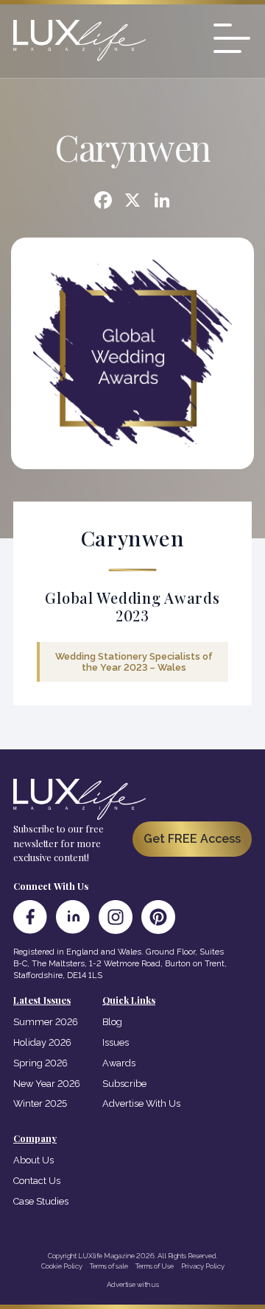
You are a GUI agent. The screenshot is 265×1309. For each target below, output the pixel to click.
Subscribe (124, 1083)
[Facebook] (103, 201)
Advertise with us (133, 1284)
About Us (33, 1160)
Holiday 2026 (42, 1042)
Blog (112, 1021)
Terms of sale (109, 1266)
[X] (132, 201)
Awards (118, 1063)
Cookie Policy (61, 1266)
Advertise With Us (141, 1103)
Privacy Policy (203, 1266)
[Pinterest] (158, 917)
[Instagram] (115, 917)
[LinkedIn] (73, 917)
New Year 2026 (46, 1083)
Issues (115, 1042)
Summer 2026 (45, 1021)
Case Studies (40, 1201)
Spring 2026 (40, 1063)
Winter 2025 (40, 1103)
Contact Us (36, 1180)
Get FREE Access (192, 839)
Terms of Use (154, 1266)
